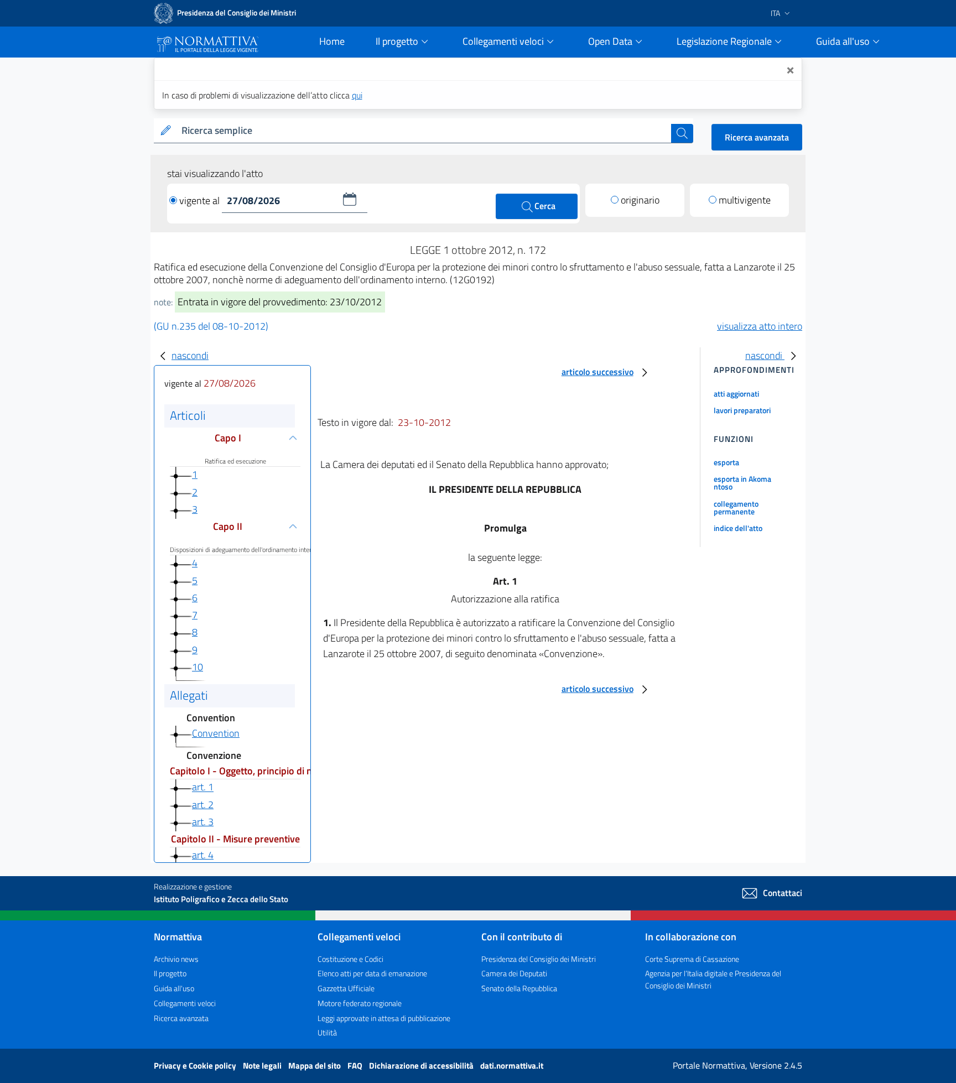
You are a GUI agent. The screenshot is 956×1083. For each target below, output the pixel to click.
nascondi (190, 355)
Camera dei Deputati (514, 973)
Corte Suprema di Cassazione (692, 959)
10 (197, 666)
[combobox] (424, 130)
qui (357, 95)
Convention (216, 733)
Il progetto (170, 973)
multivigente (745, 199)
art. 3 (203, 821)
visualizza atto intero (759, 326)
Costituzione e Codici (350, 959)
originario (640, 199)
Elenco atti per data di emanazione (372, 973)
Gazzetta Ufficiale (346, 988)
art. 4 (203, 854)
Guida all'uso (174, 988)
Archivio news (176, 959)
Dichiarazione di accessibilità (422, 1065)
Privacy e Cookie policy (196, 1065)
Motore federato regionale (360, 1003)
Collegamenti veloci (185, 1003)
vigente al (200, 200)
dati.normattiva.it (511, 1065)
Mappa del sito (315, 1065)
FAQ (355, 1065)
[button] (349, 199)
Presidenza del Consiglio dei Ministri (538, 959)
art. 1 (203, 787)
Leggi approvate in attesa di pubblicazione (384, 1018)
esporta (726, 462)
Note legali (263, 1065)
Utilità (327, 1032)
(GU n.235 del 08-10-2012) (211, 326)
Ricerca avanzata (757, 137)
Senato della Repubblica (519, 988)
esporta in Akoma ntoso (742, 482)
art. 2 (203, 804)
